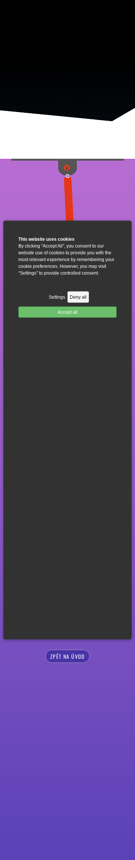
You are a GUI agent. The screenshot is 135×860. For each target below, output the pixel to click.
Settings (57, 297)
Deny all (78, 297)
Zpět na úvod (67, 656)
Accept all (68, 312)
